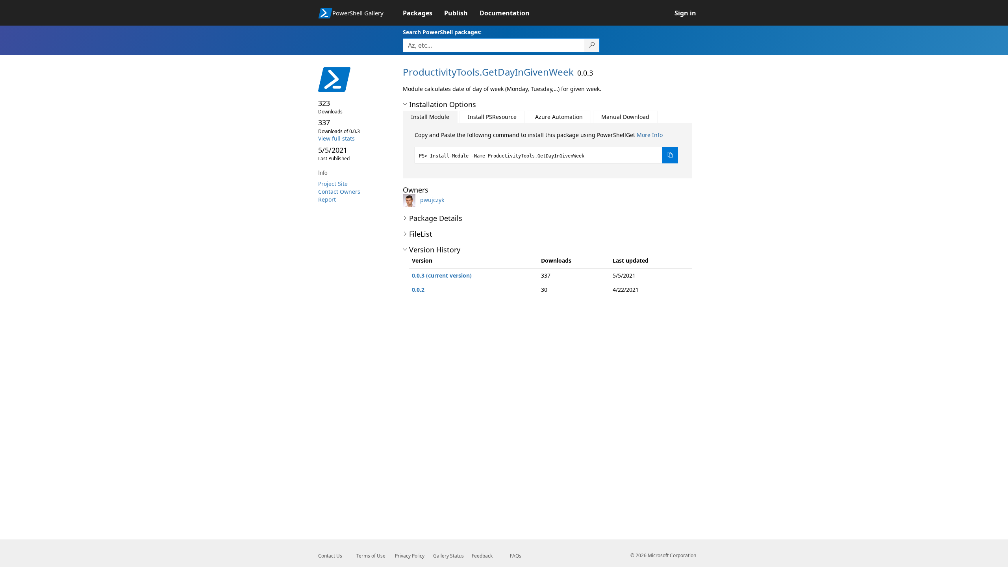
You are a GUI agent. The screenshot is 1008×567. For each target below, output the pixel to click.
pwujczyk (432, 200)
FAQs (515, 555)
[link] (423, 13)
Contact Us (330, 555)
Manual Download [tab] (625, 116)
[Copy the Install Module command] (670, 155)
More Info (650, 135)
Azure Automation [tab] (559, 116)
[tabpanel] (546, 147)
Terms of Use (370, 555)
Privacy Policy (409, 555)
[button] (405, 104)
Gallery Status (448, 555)
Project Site (333, 183)
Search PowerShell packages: (442, 32)
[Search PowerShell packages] (592, 45)
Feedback (482, 555)
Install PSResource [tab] (492, 116)
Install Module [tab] (430, 116)
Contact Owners (339, 191)
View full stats (336, 138)
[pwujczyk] (411, 200)
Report (327, 199)
